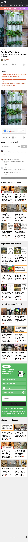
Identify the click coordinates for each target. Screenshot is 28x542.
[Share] (24, 65)
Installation (21, 5)
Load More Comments (14, 178)
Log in (24, 2)
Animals (15, 5)
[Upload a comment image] (19, 146)
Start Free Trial (23, 8)
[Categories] (2, 2)
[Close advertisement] (26, 537)
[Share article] (25, 92)
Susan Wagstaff (7, 151)
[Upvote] (3, 65)
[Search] (21, 2)
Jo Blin (5, 167)
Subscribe (14, 404)
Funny (11, 5)
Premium (5, 5)
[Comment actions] (20, 151)
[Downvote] (6, 65)
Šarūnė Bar (6, 59)
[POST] (24, 146)
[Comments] (13, 65)
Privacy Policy (11, 415)
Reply (9, 155)
